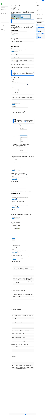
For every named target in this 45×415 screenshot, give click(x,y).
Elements (2, 18)
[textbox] (4, 5)
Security (13, 8)
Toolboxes (38, 6)
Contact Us (27, 183)
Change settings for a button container (40, 19)
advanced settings (17, 155)
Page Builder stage (32, 11)
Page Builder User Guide (3, 9)
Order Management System (17, 8)
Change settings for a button (39, 18)
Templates (2, 29)
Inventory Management (24, 121)
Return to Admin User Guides (3, 30)
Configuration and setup (3, 13)
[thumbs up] (24, 414)
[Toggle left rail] (8, 2)
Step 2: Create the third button (40, 14)
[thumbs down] (25, 414)
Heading (2, 21)
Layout (1, 17)
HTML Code (3, 25)
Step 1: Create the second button (40, 13)
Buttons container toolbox (39, 9)
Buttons (2, 22)
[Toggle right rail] (36, 2)
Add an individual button (39, 10)
